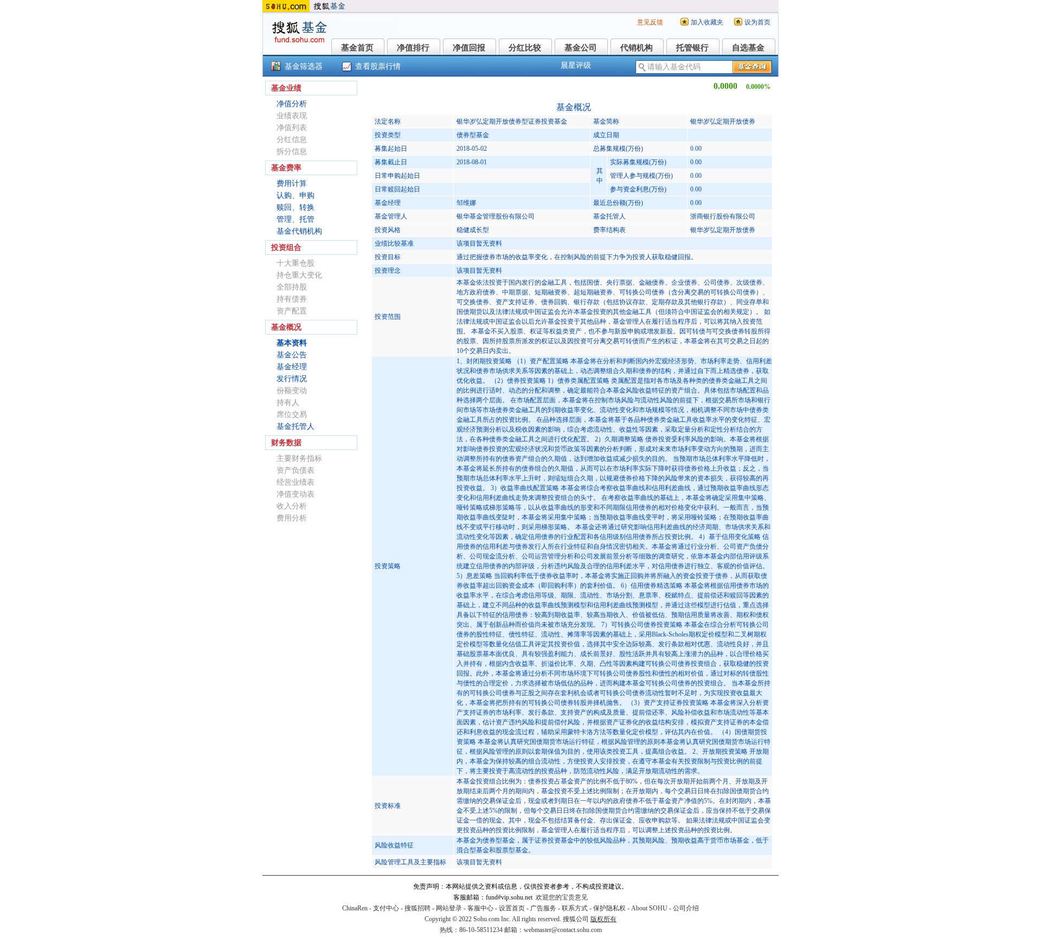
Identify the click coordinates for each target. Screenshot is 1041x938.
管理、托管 (295, 219)
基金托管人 (295, 426)
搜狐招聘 (417, 908)
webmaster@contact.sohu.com (563, 930)
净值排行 (413, 47)
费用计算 (292, 183)
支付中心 (386, 908)
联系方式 (575, 908)
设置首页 (512, 908)
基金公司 (580, 47)
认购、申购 (295, 195)
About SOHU (649, 908)
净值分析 (292, 104)
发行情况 (292, 379)
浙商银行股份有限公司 (722, 216)
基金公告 (292, 355)
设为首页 (757, 22)
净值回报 (469, 47)
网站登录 (449, 908)
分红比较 (525, 47)
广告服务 (543, 908)
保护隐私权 (609, 908)
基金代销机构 (299, 231)
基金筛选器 (304, 66)
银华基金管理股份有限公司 (496, 216)
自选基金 (748, 47)
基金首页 (357, 47)
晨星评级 (576, 65)
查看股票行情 (378, 66)
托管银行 (692, 47)
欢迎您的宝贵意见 (562, 897)
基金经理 (292, 367)
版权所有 (603, 919)
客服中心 (480, 908)
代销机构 (636, 47)
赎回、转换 (295, 207)
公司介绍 (686, 908)
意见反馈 (650, 22)
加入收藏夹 (707, 22)
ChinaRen (355, 908)
